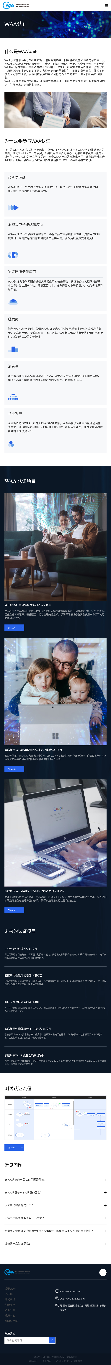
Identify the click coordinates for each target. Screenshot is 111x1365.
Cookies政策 (62, 1361)
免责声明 (46, 1361)
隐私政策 (78, 1361)
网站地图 (33, 1361)
